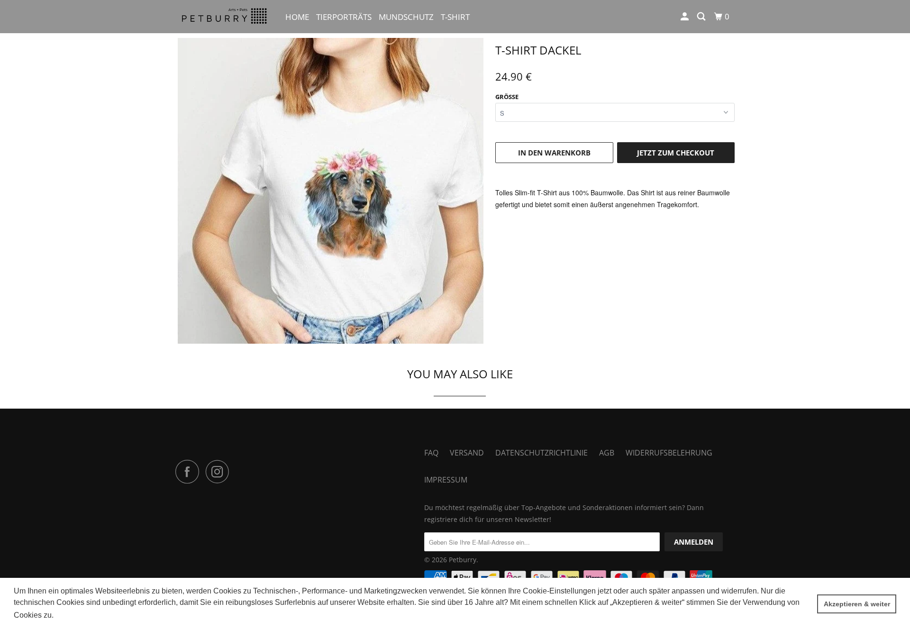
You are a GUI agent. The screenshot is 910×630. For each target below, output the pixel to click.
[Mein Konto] (685, 17)
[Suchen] (702, 17)
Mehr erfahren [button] (80, 615)
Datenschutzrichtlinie (541, 452)
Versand (467, 452)
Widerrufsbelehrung (669, 452)
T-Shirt (455, 16)
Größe (507, 96)
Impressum (445, 480)
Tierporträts (344, 16)
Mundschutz (406, 16)
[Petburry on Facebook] (189, 472)
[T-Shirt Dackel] (330, 191)
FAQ (431, 452)
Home (297, 16)
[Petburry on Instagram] (220, 472)
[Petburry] (224, 16)
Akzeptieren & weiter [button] (857, 604)
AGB (606, 452)
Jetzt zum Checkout (675, 152)
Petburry (462, 559)
